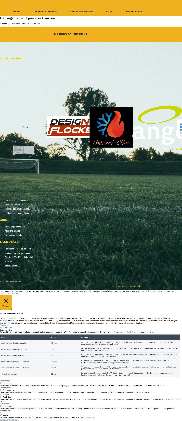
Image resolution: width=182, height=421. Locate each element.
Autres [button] (2, 413)
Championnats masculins (45, 11)
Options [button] (4, 293)
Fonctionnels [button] (5, 381)
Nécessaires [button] (4, 325)
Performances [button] (5, 388)
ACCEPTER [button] (13, 293)
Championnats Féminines (81, 11)
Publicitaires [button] (5, 404)
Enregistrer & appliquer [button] (9, 420)
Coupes (110, 11)
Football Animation (135, 11)
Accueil (16, 11)
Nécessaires (7, 328)
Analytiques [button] (4, 395)
